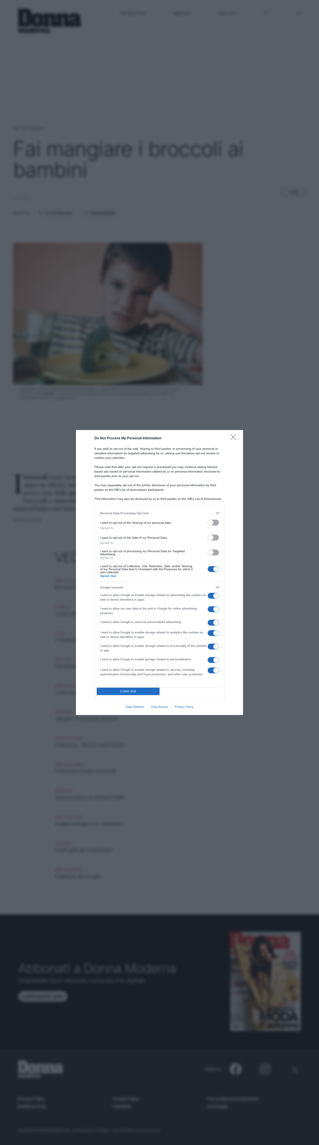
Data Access (159, 706)
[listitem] (159, 513)
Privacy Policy (184, 706)
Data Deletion (135, 706)
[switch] (213, 523)
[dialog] (159, 572)
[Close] (234, 438)
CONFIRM (128, 691)
